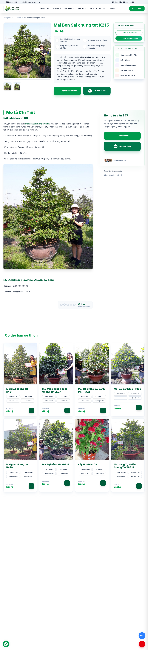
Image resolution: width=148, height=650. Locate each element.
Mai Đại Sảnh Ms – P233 (127, 389)
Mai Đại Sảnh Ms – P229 (55, 464)
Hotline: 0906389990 (130, 38)
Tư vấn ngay (137, 8)
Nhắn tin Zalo (122, 146)
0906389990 (124, 136)
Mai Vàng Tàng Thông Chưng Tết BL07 (55, 390)
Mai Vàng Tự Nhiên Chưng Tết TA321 (125, 466)
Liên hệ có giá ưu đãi (130, 32)
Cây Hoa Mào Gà (87, 464)
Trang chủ (7, 18)
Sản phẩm (17, 18)
